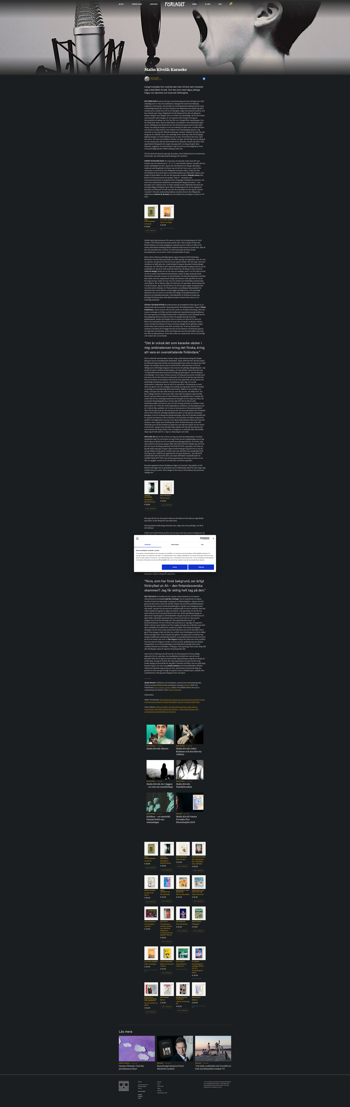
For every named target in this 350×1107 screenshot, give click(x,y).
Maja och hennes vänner (167, 965)
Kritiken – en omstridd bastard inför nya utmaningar (158, 819)
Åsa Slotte (164, 921)
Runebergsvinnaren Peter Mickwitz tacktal (170, 1067)
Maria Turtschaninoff (149, 220)
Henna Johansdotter (165, 891)
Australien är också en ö (181, 965)
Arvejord (147, 223)
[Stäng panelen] (213, 538)
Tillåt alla (201, 567)
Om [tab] (202, 544)
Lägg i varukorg (151, 230)
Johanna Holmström (148, 496)
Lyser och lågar (166, 222)
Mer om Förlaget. (141, 1091)
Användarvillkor (162, 1093)
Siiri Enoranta (181, 921)
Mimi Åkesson (180, 890)
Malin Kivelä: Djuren (157, 748)
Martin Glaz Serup (150, 999)
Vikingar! (195, 924)
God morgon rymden (149, 925)
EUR (220, 4)
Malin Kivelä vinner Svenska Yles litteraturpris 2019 (186, 819)
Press (194, 4)
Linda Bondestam (182, 891)
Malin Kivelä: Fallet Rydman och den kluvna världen (189, 751)
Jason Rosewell (175, 690)
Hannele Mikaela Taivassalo (181, 998)
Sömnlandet (165, 894)
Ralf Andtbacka (165, 495)
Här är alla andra (182, 894)
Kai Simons (195, 961)
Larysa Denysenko (166, 961)
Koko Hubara (164, 997)
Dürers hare (165, 498)
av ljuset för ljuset (149, 893)
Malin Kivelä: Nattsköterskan (184, 785)
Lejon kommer (198, 894)
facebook (140, 1094)
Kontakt (154, 4)
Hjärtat (187, 685)
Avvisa (175, 567)
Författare (137, 4)
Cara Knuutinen (197, 892)
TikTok (139, 1098)
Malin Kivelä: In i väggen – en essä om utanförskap (160, 785)
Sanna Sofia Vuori (198, 890)
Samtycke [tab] (148, 544)
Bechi (162, 999)
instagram (140, 1096)
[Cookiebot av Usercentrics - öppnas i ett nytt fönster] (201, 538)
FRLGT (159, 1084)
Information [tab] (175, 544)
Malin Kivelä (154, 78)
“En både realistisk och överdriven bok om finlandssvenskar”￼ (213, 1067)
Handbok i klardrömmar (149, 500)
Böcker (159, 1082)
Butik (121, 4)
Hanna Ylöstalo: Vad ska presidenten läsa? (131, 1067)
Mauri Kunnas (196, 921)
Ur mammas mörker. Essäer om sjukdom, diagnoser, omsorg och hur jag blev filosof (166, 929)
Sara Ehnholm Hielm (198, 857)
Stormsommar (182, 924)
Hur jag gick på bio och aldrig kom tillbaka (198, 861)
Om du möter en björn (162, 687)
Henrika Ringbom (149, 890)
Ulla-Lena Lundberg (166, 220)
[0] (230, 4)
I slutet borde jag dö (182, 1002)
